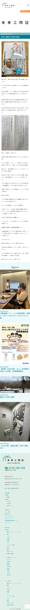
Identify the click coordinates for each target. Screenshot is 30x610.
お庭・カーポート (10, 551)
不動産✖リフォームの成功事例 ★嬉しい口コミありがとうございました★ (15, 315)
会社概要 (7, 495)
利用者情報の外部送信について (11, 520)
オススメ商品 (7, 581)
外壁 (8, 547)
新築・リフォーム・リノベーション (14, 532)
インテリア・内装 (10, 545)
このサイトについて (9, 518)
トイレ (8, 542)
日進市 (8, 570)
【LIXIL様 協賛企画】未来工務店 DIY (15, 446)
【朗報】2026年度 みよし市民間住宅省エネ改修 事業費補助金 (14, 370)
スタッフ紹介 (7, 511)
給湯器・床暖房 (10, 553)
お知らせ (9, 501)
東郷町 (8, 562)
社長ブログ (25, 11)
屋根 (8, 549)
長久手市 (9, 575)
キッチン (9, 536)
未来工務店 (7, 492)
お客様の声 (7, 509)
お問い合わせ (7, 514)
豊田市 (8, 568)
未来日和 (7, 499)
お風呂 (8, 538)
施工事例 (7, 529)
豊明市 (8, 564)
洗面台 (8, 540)
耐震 (8, 534)
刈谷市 (8, 572)
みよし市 (9, 559)
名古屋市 (9, 566)
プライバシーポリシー (9, 516)
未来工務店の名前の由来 (10, 37)
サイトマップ (7, 522)
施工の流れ (7, 527)
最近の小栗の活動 (7, 397)
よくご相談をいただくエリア (11, 557)
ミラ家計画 (7, 497)
